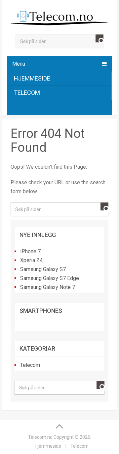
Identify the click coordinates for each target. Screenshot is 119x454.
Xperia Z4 (31, 260)
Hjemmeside (32, 78)
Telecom (27, 92)
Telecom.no (40, 437)
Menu (18, 64)
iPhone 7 (30, 251)
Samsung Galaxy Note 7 (47, 287)
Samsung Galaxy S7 (43, 269)
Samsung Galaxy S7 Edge (49, 278)
